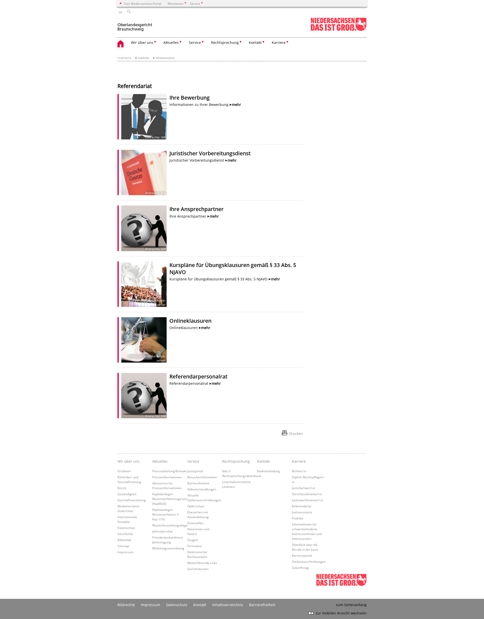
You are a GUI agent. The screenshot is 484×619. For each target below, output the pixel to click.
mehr (236, 104)
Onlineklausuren (190, 320)
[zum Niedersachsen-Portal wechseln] (339, 29)
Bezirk (121, 488)
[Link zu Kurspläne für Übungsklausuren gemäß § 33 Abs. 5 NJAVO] (144, 284)
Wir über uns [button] (142, 42)
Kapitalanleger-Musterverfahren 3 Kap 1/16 (165, 514)
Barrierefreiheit (198, 483)
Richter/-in (299, 471)
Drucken (296, 433)
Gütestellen (195, 523)
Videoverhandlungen (201, 489)
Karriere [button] (279, 42)
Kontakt (263, 461)
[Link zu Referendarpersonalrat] (144, 395)
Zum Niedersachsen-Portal (142, 4)
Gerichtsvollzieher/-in (307, 494)
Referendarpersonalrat (198, 376)
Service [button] (195, 42)
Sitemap (123, 546)
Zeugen (192, 540)
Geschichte (125, 534)
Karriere (143, 58)
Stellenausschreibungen (309, 561)
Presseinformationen (167, 477)
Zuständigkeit (126, 494)
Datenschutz (126, 528)
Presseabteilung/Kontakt (169, 471)
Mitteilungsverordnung (168, 548)
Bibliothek (124, 540)
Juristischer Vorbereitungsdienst (210, 153)
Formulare (194, 546)
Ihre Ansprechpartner (196, 209)
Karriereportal (302, 555)
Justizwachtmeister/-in (307, 500)
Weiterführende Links (202, 563)
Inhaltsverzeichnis (227, 604)
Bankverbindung (268, 471)
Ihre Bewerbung (189, 97)
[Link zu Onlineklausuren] (144, 340)
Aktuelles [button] (171, 42)
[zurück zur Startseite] (134, 24)
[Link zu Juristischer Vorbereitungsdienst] (144, 172)
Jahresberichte (162, 531)
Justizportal (195, 471)
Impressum (125, 552)
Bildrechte (126, 604)
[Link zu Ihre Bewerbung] (144, 116)
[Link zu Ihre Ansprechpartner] (144, 228)
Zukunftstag (300, 568)
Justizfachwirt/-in (303, 488)
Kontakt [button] (255, 42)
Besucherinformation (202, 477)
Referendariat (165, 58)
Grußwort (124, 471)
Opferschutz (195, 506)
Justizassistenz (302, 512)
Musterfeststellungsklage (170, 525)
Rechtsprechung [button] (225, 42)
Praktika (297, 518)
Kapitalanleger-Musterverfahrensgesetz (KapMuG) (169, 499)
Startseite (124, 58)
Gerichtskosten (197, 569)
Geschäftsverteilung (131, 500)
